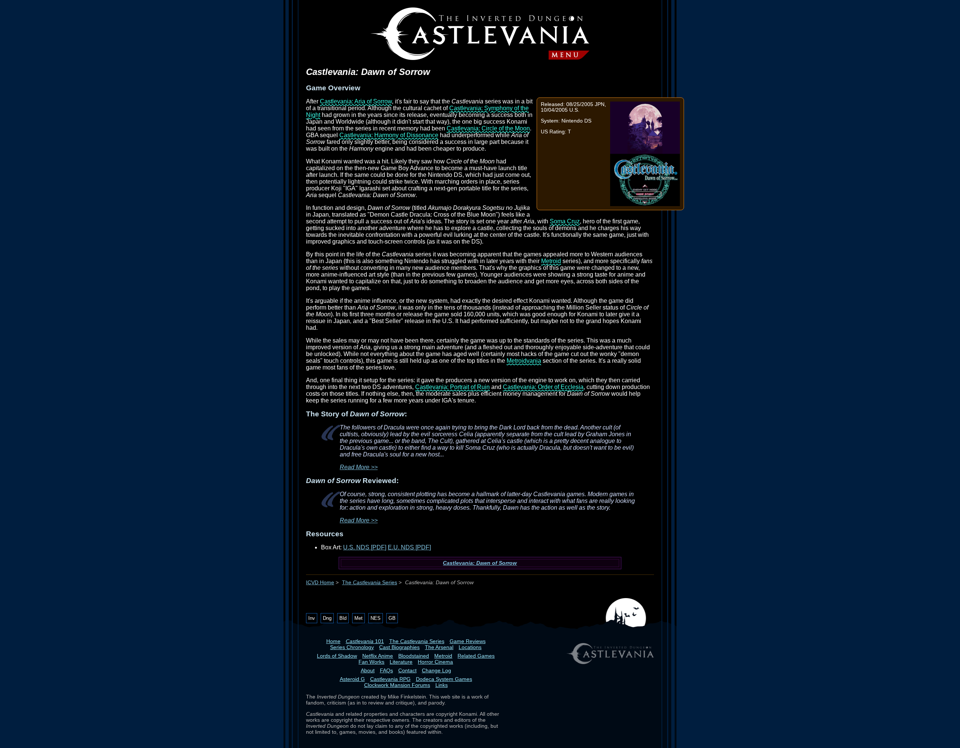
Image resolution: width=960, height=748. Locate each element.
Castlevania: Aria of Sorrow (356, 101)
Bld (342, 618)
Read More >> (359, 467)
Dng (327, 618)
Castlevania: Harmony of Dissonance (388, 135)
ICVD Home (320, 582)
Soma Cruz (565, 221)
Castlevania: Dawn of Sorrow (480, 563)
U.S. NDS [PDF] (364, 547)
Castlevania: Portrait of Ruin (452, 387)
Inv (311, 618)
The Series (369, 582)
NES (375, 618)
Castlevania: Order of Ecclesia (543, 387)
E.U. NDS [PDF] (409, 547)
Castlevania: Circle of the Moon (488, 128)
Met (358, 618)
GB (392, 618)
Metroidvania (524, 361)
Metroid (551, 261)
